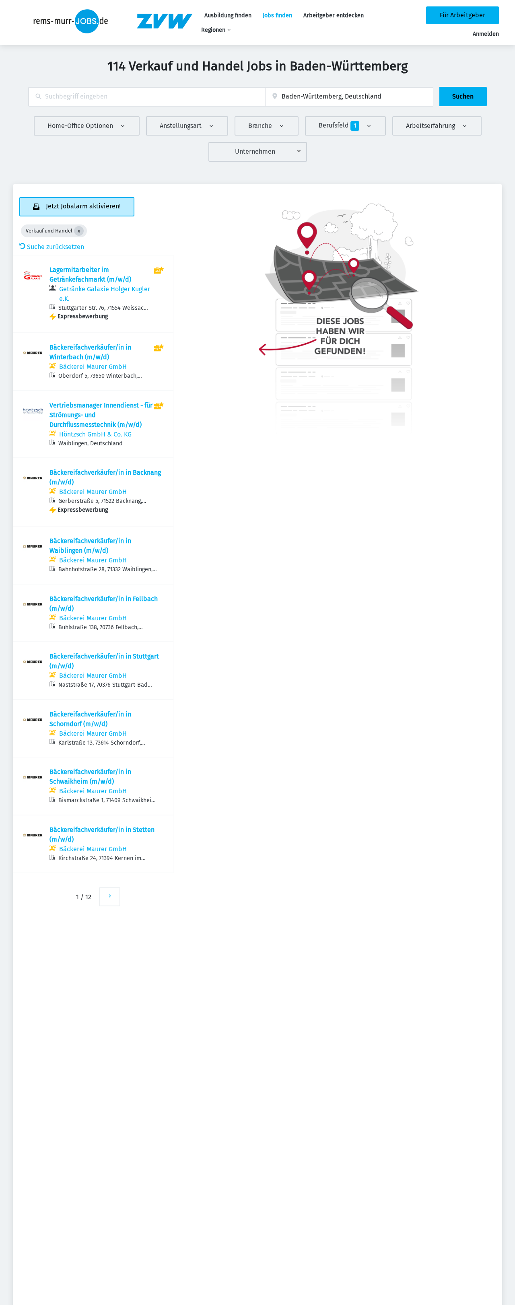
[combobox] (146, 97)
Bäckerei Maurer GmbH (93, 367)
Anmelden (486, 34)
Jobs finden (277, 15)
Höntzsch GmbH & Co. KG (95, 434)
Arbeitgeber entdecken (333, 15)
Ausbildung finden (227, 15)
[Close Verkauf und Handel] (79, 231)
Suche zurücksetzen (55, 247)
